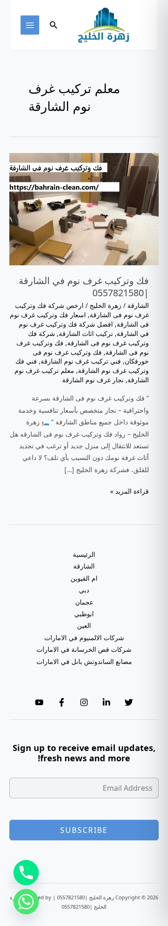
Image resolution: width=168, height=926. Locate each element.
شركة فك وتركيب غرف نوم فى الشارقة (88, 338)
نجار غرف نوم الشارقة (93, 379)
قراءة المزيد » (129, 491)
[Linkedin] (106, 702)
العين (84, 625)
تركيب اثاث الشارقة (86, 333)
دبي (84, 589)
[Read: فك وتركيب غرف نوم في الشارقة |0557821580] (84, 208)
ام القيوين (84, 578)
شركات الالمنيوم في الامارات (84, 637)
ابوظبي (84, 613)
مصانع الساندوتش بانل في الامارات (84, 661)
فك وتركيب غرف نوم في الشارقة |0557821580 (84, 286)
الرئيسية (84, 554)
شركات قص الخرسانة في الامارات (84, 649)
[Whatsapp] (26, 901)
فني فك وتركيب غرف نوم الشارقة (82, 366)
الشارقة (138, 305)
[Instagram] (84, 702)
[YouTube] (39, 702)
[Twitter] (129, 702)
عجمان (84, 602)
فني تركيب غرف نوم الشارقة (81, 361)
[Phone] (26, 872)
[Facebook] (61, 702)
